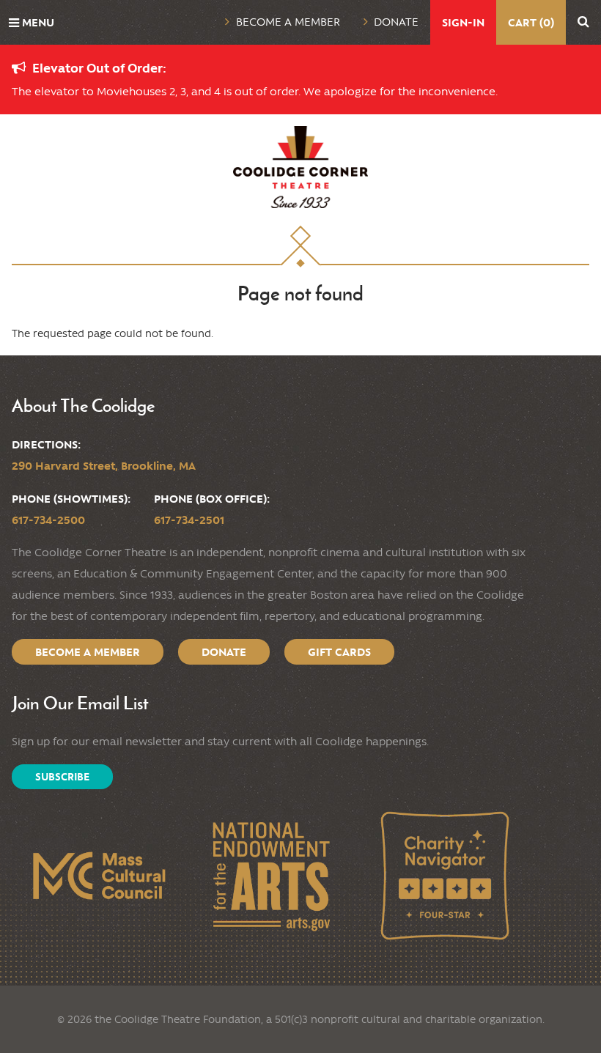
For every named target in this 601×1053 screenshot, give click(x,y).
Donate (396, 22)
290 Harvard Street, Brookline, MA (104, 466)
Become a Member (288, 22)
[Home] (300, 167)
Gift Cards (339, 652)
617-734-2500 (48, 520)
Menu (38, 22)
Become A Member (87, 652)
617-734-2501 (189, 520)
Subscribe (62, 776)
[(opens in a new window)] (98, 875)
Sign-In (463, 22)
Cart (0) (531, 22)
